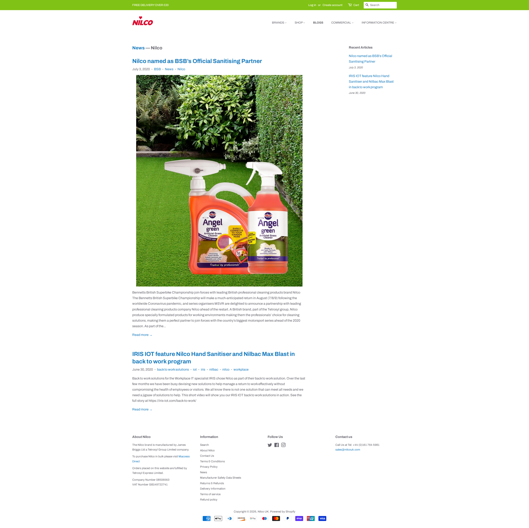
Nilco (181, 69)
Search (204, 444)
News (138, 47)
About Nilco (207, 450)
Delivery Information (212, 488)
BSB (157, 69)
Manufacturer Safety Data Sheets (220, 477)
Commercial (341, 22)
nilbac (213, 369)
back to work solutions (173, 369)
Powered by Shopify (282, 511)
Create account (332, 5)
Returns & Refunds (212, 483)
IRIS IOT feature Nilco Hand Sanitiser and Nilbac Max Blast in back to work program (371, 81)
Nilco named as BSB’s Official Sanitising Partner (197, 61)
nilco (225, 369)
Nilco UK (263, 511)
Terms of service (210, 494)
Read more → (142, 335)
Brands (278, 22)
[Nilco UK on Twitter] (270, 445)
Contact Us (207, 455)
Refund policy (208, 499)
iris (203, 369)
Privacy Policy (209, 466)
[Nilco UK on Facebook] (276, 445)
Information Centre (378, 22)
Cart (356, 5)
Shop (299, 22)
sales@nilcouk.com (347, 449)
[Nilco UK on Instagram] (283, 445)
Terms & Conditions (212, 461)
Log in (312, 5)
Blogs (318, 22)
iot (195, 369)
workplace (241, 369)
